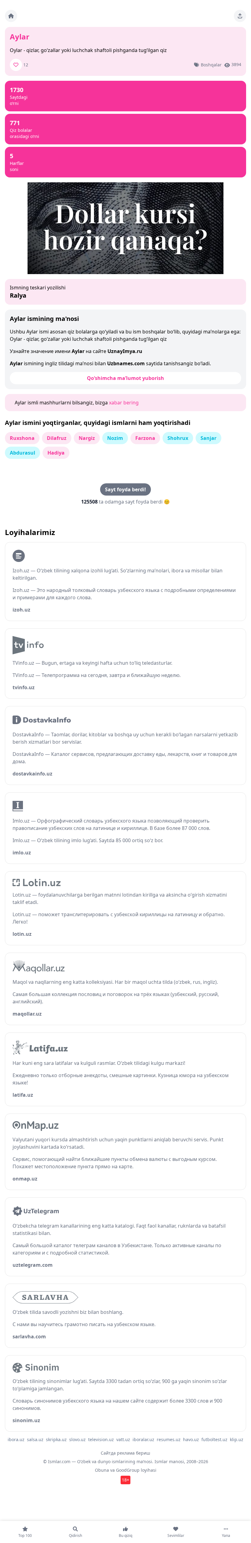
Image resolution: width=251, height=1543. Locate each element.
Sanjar (208, 438)
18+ (125, 1480)
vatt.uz (123, 1439)
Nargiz (87, 438)
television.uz (101, 1439)
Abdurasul (22, 452)
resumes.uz (169, 1439)
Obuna (102, 1470)
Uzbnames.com (126, 363)
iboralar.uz (143, 1439)
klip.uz (236, 1439)
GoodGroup (128, 1470)
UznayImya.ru (124, 351)
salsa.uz (35, 1439)
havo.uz (191, 1439)
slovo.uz (77, 1439)
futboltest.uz (214, 1439)
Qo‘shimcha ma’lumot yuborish (125, 378)
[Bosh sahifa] (11, 16)
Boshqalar (211, 65)
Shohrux (177, 438)
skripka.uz (56, 1439)
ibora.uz (16, 1439)
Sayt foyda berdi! (125, 489)
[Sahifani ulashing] (240, 16)
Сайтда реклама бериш (125, 1453)
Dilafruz (56, 438)
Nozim (115, 438)
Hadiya (56, 452)
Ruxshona (22, 438)
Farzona (145, 438)
